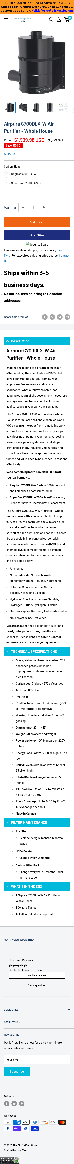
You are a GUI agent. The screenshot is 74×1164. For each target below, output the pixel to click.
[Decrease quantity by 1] (23, 207)
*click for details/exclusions (53, 10)
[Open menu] (6, 19)
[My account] (59, 19)
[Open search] (51, 19)
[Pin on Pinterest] (52, 317)
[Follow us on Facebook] (6, 1103)
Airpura (9, 153)
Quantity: (10, 207)
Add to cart (37, 222)
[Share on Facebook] (45, 317)
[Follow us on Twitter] (14, 1103)
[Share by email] (67, 317)
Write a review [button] (37, 975)
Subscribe (17, 1071)
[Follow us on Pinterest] (21, 1103)
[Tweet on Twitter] (60, 317)
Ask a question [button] (37, 985)
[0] (66, 19)
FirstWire (21, 1150)
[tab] (37, 341)
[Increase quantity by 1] (43, 207)
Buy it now (37, 235)
